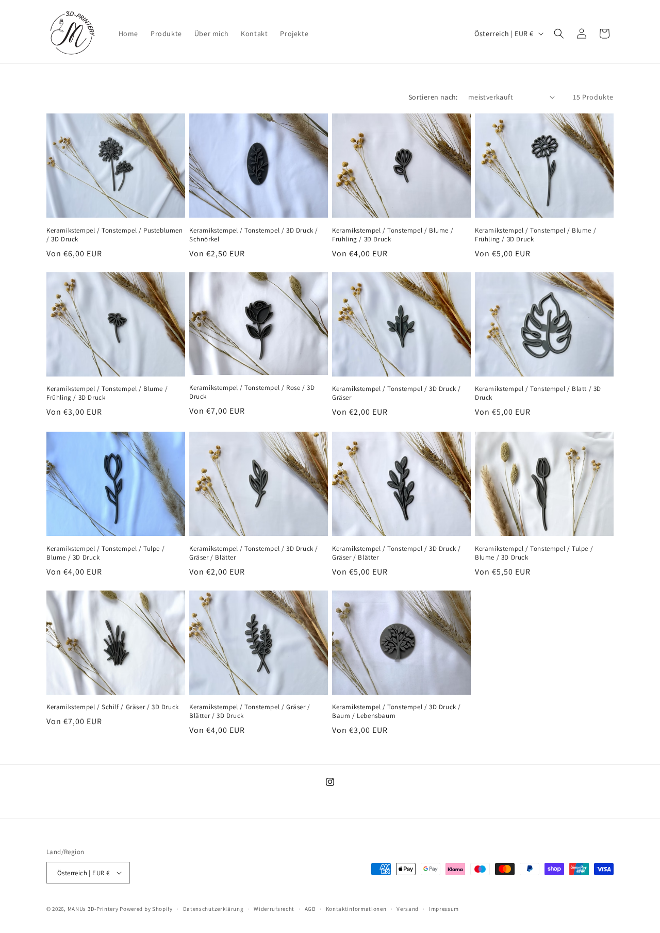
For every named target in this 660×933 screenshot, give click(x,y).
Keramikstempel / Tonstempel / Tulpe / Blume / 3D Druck (105, 553)
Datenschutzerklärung (213, 908)
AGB (310, 908)
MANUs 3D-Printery (93, 908)
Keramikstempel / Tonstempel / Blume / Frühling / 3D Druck (392, 234)
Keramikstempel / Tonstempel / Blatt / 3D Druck (538, 393)
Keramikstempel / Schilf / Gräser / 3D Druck (112, 707)
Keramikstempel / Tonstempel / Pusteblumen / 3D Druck (114, 234)
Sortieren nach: (433, 97)
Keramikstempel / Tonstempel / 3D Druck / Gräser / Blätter (253, 553)
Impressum (444, 908)
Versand (408, 908)
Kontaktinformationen (356, 908)
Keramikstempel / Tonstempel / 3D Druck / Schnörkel (253, 234)
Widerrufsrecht (274, 908)
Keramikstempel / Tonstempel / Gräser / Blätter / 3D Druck (249, 712)
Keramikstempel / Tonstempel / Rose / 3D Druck (252, 392)
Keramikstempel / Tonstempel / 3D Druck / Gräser (396, 393)
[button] (559, 33)
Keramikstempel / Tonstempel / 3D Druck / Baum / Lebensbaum (396, 712)
